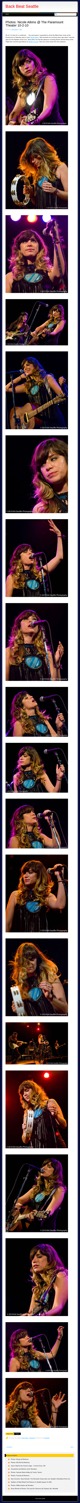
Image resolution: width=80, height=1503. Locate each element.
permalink (46, 1438)
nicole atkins (24, 1438)
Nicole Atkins (34, 37)
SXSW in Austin (33, 42)
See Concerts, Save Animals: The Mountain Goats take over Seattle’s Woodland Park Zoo (40, 1479)
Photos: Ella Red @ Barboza (20, 1462)
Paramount (32, 1438)
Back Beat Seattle (22, 6)
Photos (17, 1433)
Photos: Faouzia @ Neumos (20, 1475)
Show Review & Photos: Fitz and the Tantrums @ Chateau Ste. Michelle (34, 1488)
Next (72, 1447)
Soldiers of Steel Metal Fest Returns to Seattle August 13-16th (31, 1482)
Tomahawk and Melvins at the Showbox (24, 1469)
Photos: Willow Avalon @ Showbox (22, 1485)
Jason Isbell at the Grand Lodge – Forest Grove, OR (28, 1466)
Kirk (21, 29)
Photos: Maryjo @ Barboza (20, 1459)
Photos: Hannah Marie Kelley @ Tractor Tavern (26, 1472)
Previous (9, 1447)
